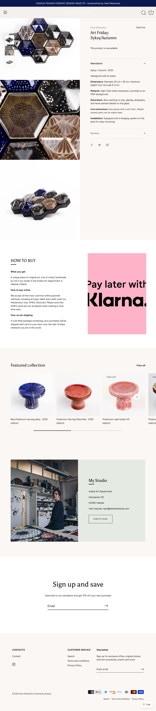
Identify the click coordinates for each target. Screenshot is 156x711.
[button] (19, 397)
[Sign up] (142, 669)
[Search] (143, 12)
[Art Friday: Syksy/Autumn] (9, 40)
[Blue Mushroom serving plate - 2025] (32, 394)
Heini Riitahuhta (98, 27)
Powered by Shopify (42, 694)
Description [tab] (96, 63)
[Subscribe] (106, 606)
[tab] (117, 98)
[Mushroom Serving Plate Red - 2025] (78, 394)
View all (140, 365)
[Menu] (5, 12)
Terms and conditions (78, 660)
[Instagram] (13, 664)
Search (70, 656)
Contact (16, 656)
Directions (100, 519)
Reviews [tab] (94, 133)
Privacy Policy (74, 665)
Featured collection (28, 365)
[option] (9, 40)
